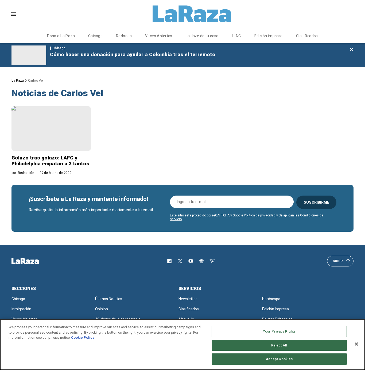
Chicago (95, 36)
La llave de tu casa (202, 36)
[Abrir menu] (13, 14)
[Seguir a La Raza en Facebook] (169, 261)
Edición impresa (268, 36)
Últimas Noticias (108, 299)
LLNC (236, 36)
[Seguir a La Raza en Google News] (201, 261)
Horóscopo (271, 299)
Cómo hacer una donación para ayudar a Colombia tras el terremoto (132, 54)
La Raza (17, 80)
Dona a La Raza (61, 36)
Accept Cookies (279, 359)
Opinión (101, 309)
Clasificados (307, 36)
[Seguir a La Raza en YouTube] (190, 261)
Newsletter (187, 299)
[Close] (356, 344)
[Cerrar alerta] (351, 50)
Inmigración (21, 309)
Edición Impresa (275, 309)
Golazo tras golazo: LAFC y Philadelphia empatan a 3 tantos (50, 161)
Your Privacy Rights (279, 331)
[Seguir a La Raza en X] (180, 261)
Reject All (279, 345)
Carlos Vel (36, 80)
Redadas (124, 36)
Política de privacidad (259, 215)
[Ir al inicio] (32, 261)
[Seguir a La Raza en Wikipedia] (212, 261)
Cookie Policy (82, 337)
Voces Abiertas (158, 36)
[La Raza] (192, 14)
